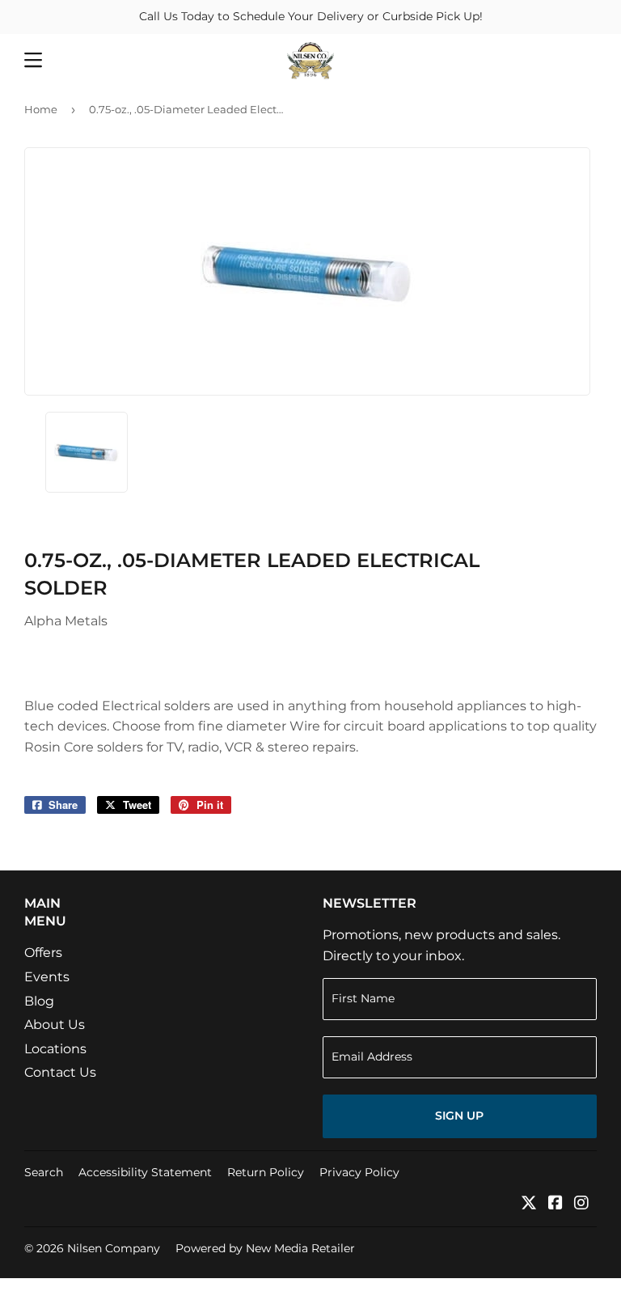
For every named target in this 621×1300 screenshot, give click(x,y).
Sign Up (459, 1115)
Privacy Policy (359, 1172)
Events (47, 977)
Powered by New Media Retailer (265, 1248)
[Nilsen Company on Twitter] (529, 1204)
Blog (39, 1001)
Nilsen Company (113, 1248)
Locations (55, 1049)
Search (43, 1172)
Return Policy (265, 1172)
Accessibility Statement (145, 1172)
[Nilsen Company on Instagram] (581, 1204)
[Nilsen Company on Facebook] (555, 1204)
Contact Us (60, 1072)
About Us (54, 1024)
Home (40, 109)
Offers (43, 952)
